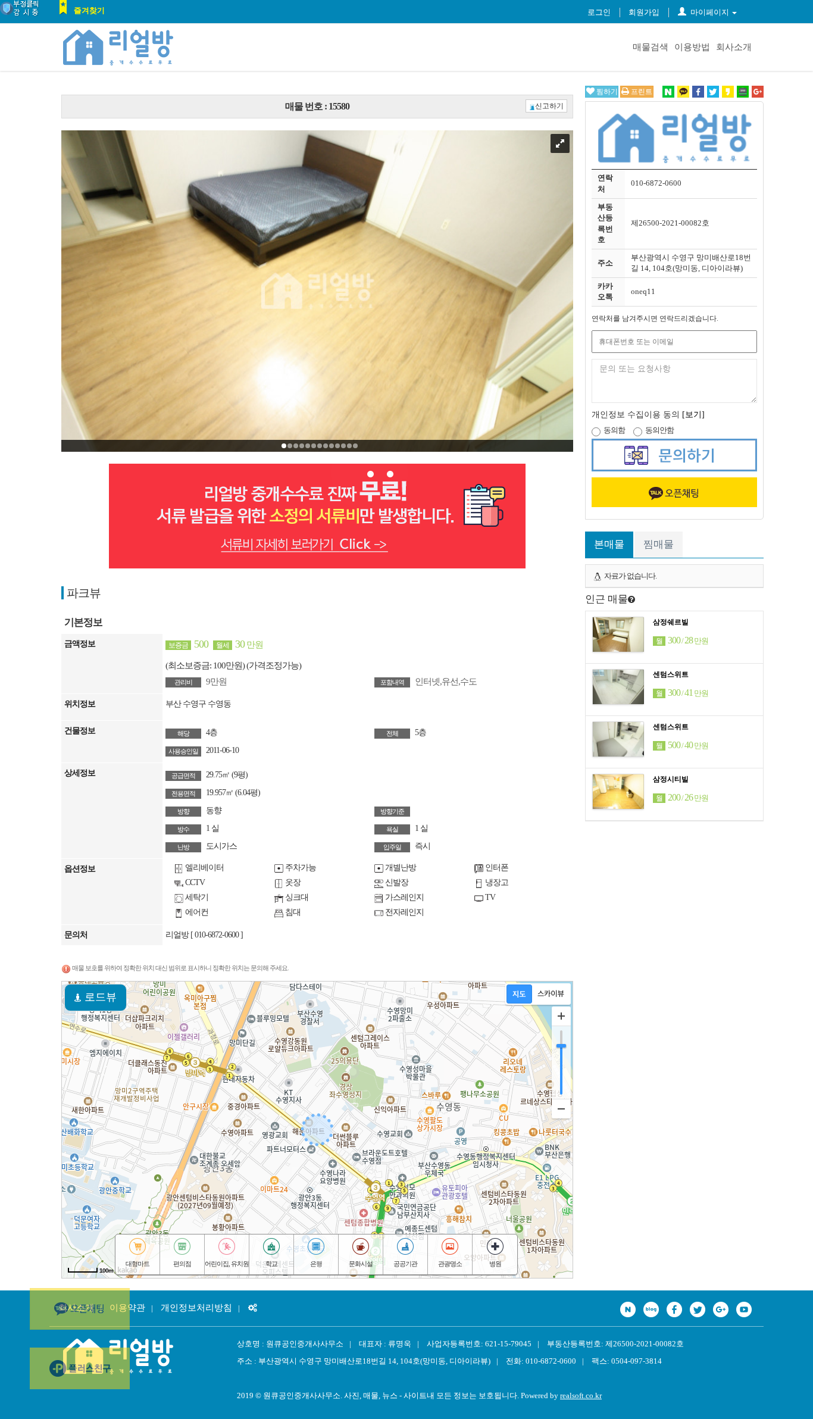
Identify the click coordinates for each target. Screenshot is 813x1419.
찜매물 (658, 544)
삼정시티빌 (671, 779)
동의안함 (659, 430)
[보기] (693, 414)
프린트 (640, 91)
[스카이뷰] (551, 994)
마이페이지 (709, 12)
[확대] (561, 1016)
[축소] (561, 1108)
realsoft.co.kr (581, 1395)
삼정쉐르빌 (671, 622)
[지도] (519, 994)
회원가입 (643, 12)
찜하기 (606, 91)
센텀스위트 (671, 674)
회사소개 (734, 47)
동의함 (614, 430)
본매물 (609, 544)
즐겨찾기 (89, 10)
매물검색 (650, 47)
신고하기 (549, 106)
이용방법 (692, 47)
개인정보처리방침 (196, 1307)
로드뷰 (99, 997)
